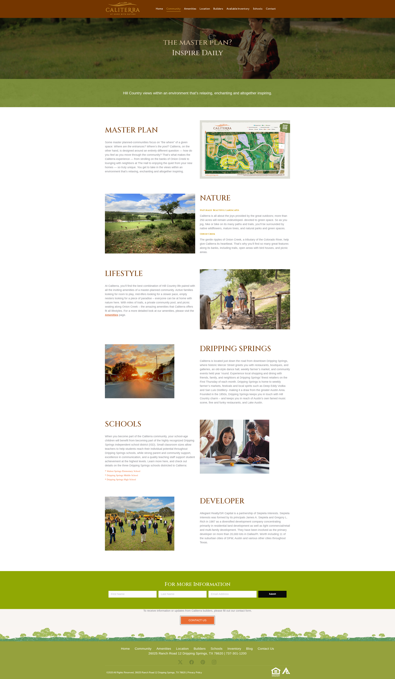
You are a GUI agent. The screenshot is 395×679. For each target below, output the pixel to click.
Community (143, 648)
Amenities (111, 315)
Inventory (234, 648)
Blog (249, 648)
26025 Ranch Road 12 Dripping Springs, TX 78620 (185, 653)
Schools (216, 648)
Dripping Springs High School (121, 479)
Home (125, 648)
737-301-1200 (236, 653)
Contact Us (266, 648)
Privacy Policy (194, 672)
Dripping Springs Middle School (122, 475)
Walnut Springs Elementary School (123, 471)
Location (182, 648)
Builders (200, 648)
